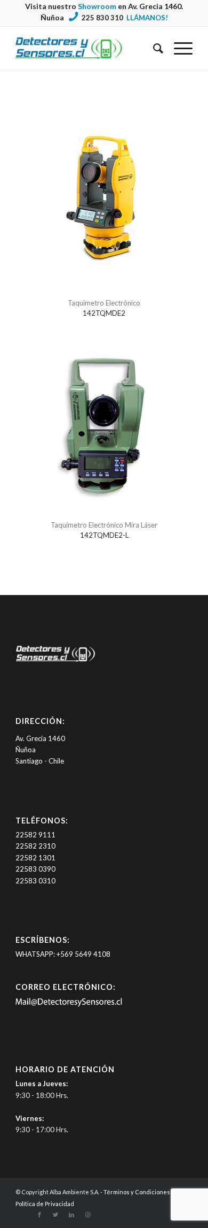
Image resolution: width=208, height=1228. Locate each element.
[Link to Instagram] (87, 1215)
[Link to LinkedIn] (71, 1215)
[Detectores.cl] (55, 661)
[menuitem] (152, 48)
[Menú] (178, 48)
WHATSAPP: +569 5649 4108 (62, 954)
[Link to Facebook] (39, 1215)
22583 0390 (35, 869)
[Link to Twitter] (55, 1215)
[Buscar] (152, 48)
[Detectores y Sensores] (86, 48)
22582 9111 (35, 834)
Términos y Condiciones (136, 1191)
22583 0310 (35, 880)
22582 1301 (35, 857)
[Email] (68, 1004)
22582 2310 (35, 846)
